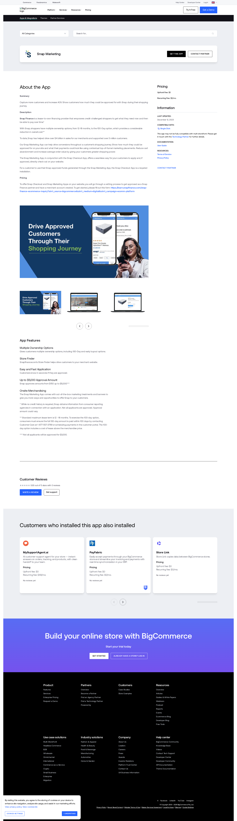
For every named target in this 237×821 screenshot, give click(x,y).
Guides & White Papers (166, 697)
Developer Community (165, 761)
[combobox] (145, 33)
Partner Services (57, 18)
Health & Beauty (88, 746)
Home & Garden (88, 761)
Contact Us (123, 769)
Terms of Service (164, 154)
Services (47, 693)
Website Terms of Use (132, 807)
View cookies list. (30, 807)
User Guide (162, 145)
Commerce (27, 2)
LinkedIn (173, 801)
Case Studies (124, 690)
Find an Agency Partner (91, 697)
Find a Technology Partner (92, 701)
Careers (122, 749)
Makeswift (56, 2)
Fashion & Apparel (88, 742)
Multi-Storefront (50, 742)
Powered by (86, 705)
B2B (45, 749)
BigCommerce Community (167, 742)
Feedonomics (42, 2)
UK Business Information (129, 772)
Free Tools (160, 724)
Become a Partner (88, 693)
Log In (206, 2)
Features (47, 690)
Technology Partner (180, 137)
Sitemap (178, 807)
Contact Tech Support (165, 753)
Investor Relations (126, 761)
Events (159, 713)
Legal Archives (168, 807)
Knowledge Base (163, 746)
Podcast (159, 705)
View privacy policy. (13, 807)
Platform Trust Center (128, 765)
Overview (85, 690)
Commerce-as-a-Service (54, 765)
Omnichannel (49, 757)
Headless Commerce (52, 746)
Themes (43, 18)
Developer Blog (162, 720)
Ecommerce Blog (163, 716)
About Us (122, 742)
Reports (159, 709)
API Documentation (164, 765)
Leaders (122, 746)
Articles (159, 693)
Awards (122, 757)
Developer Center (194, 2)
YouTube (181, 801)
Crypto (46, 769)
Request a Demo (50, 701)
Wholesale (47, 753)
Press (121, 753)
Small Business (49, 772)
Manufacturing (87, 753)
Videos (159, 749)
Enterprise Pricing (50, 697)
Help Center (180, 2)
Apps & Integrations (28, 18)
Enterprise (47, 776)
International (48, 761)
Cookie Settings (188, 807)
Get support (51, 492)
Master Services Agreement (152, 807)
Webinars (160, 701)
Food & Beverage (88, 749)
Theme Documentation (166, 769)
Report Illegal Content (115, 807)
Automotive (86, 757)
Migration (47, 780)
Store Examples (125, 693)
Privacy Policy (163, 158)
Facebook (163, 801)
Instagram (190, 801)
